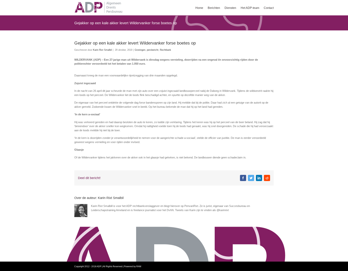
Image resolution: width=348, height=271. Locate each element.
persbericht (152, 50)
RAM (138, 266)
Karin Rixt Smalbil (102, 50)
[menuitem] (201, 7)
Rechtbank (165, 50)
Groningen (140, 50)
